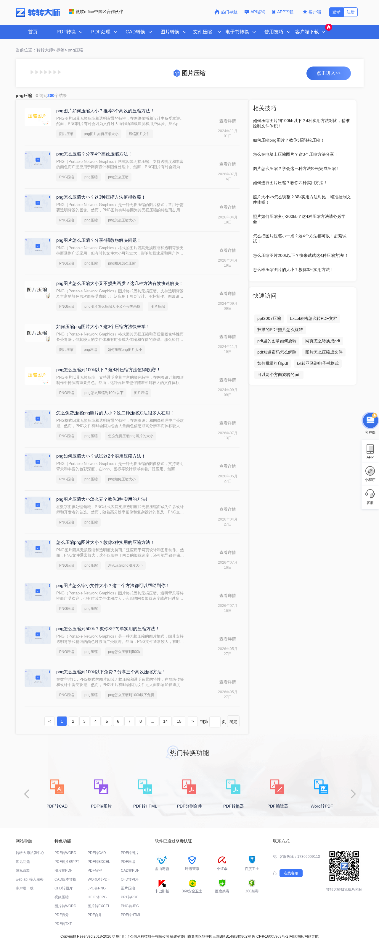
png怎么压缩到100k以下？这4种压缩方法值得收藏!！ (108, 369)
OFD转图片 (63, 888)
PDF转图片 (130, 853)
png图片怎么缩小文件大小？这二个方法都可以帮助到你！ (113, 585)
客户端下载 (24, 888)
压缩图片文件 (139, 134)
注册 (350, 11)
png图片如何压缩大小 (101, 134)
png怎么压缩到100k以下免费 (131, 695)
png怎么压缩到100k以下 (103, 393)
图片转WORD (65, 906)
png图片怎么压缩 (122, 263)
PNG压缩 (66, 177)
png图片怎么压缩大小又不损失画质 (112, 306)
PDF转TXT (63, 924)
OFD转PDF (130, 879)
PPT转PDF (129, 897)
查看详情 (227, 121)
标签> (61, 50)
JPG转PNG (97, 888)
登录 (336, 11)
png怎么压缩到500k (124, 652)
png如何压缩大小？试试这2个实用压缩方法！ (101, 455)
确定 (233, 721)
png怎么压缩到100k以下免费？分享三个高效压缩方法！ (111, 671)
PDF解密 (95, 870)
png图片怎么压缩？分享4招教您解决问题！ (98, 240)
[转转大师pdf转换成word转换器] (38, 16)
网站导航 (311, 936)
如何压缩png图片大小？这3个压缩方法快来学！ (103, 326)
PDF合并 (95, 915)
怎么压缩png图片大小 (125, 565)
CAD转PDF (130, 870)
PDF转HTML (131, 915)
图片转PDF (63, 870)
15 (179, 721)
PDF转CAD (97, 853)
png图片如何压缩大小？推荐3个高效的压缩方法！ (105, 110)
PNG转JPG (130, 906)
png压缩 (91, 177)
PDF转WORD (65, 853)
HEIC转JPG (97, 897)
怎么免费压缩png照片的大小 (130, 436)
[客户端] (370, 419)
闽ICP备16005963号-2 (270, 936)
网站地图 (296, 936)
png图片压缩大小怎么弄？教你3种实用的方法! (101, 499)
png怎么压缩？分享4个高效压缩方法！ (94, 153)
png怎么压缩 (118, 177)
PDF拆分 (61, 915)
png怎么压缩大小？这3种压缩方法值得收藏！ (101, 197)
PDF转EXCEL (99, 862)
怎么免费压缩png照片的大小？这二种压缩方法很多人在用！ (115, 412)
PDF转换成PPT (66, 862)
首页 (33, 31)
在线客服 (291, 873)
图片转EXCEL (99, 906)
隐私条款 (23, 870)
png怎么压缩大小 (122, 220)
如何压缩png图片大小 (124, 350)
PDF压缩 (128, 862)
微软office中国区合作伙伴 (99, 11)
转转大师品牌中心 (30, 853)
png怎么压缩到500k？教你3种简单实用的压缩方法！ (108, 628)
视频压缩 (61, 897)
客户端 (315, 11)
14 (165, 721)
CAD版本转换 (65, 879)
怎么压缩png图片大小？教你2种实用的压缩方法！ (105, 542)
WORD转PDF (99, 879)
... (152, 721)
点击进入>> (329, 73)
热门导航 (229, 11)
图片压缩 (66, 134)
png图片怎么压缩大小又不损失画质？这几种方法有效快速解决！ (119, 283)
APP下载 (286, 11)
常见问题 (23, 862)
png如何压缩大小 (122, 479)
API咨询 (257, 11)
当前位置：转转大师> (35, 50)
